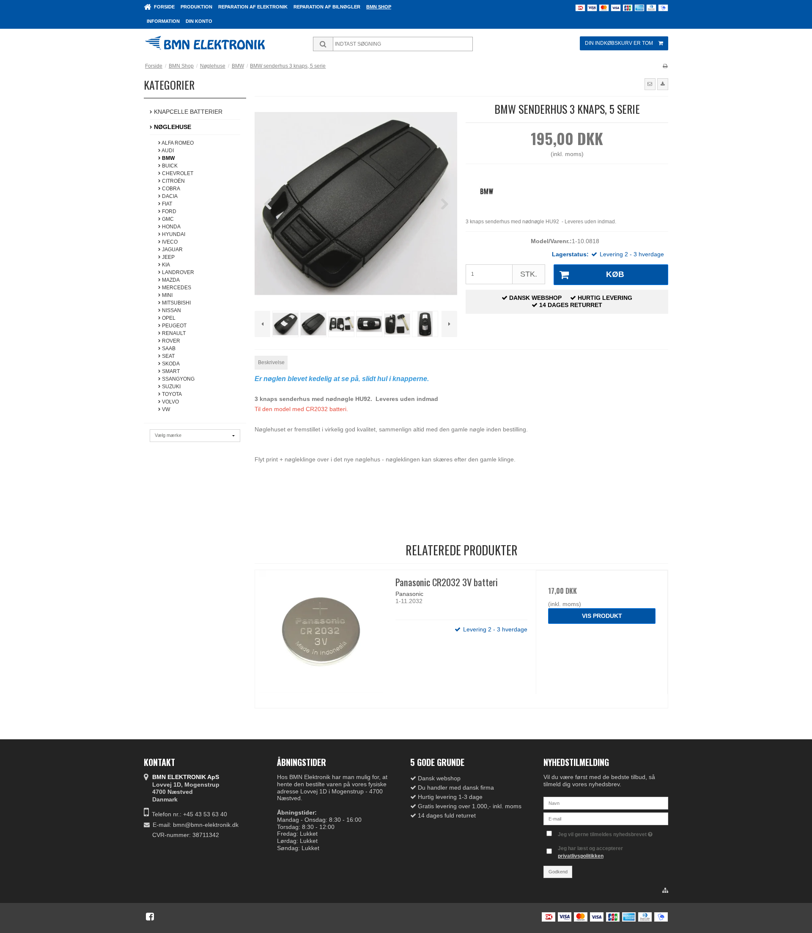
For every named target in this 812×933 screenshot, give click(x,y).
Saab (168, 348)
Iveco (169, 242)
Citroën (173, 181)
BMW (168, 158)
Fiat (166, 204)
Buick (169, 166)
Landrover (177, 272)
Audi (167, 151)
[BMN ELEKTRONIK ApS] (218, 44)
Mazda (170, 280)
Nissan (171, 310)
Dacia (169, 196)
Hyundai (173, 234)
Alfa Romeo (177, 143)
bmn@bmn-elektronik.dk (206, 824)
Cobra (170, 189)
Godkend (558, 871)
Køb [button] (615, 274)
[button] (650, 84)
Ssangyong (178, 379)
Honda (171, 227)
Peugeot (174, 326)
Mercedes (176, 288)
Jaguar (172, 249)
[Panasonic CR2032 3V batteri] (321, 636)
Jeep (168, 257)
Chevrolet (177, 173)
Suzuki (171, 387)
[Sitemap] (665, 891)
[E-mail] (605, 818)
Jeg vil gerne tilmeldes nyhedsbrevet (603, 833)
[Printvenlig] (665, 66)
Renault (173, 333)
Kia (165, 265)
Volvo (170, 402)
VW (165, 409)
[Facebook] (150, 916)
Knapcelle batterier (187, 111)
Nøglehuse (171, 126)
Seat (168, 356)
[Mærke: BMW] (487, 191)
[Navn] (605, 802)
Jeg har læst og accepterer (590, 852)
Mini (167, 295)
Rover (170, 341)
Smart (170, 371)
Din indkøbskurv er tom (619, 43)
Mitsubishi (176, 303)
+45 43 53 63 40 (205, 814)
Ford (168, 211)
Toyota (171, 394)
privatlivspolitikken (581, 856)
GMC (167, 219)
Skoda (170, 364)
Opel (168, 318)
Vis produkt (602, 615)
